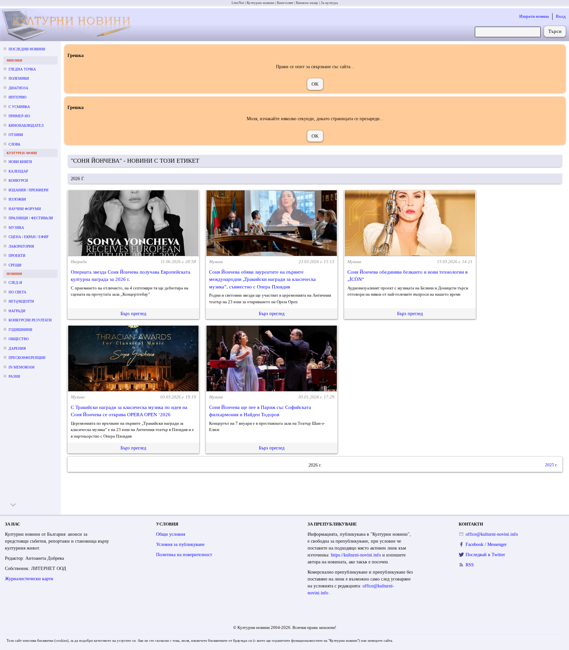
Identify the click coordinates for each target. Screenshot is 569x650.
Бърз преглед (133, 313)
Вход (561, 16)
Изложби (17, 199)
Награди (17, 311)
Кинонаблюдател (26, 125)
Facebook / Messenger (486, 544)
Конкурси (18, 180)
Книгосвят (285, 3)
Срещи (15, 265)
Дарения (17, 348)
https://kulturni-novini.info (356, 555)
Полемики (19, 78)
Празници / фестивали (31, 218)
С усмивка (19, 107)
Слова (14, 144)
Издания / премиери (28, 190)
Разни (14, 376)
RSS (470, 564)
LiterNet (237, 3)
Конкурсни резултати (30, 320)
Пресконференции (27, 358)
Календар (18, 171)
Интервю (17, 97)
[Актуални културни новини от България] (69, 24)
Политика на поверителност (184, 554)
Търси (554, 31)
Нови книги (20, 162)
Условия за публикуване (180, 544)
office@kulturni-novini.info (492, 534)
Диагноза (18, 88)
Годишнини (20, 330)
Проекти (17, 255)
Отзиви (16, 135)
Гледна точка (22, 69)
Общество (19, 339)
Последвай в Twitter (485, 554)
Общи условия (170, 534)
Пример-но (19, 116)
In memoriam (22, 367)
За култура (329, 3)
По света (17, 292)
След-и (15, 282)
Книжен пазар (307, 3)
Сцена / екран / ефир (28, 237)
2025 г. (551, 465)
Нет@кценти (21, 301)
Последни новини (27, 49)
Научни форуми (25, 209)
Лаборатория (21, 246)
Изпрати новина (534, 16)
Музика (16, 228)
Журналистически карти (29, 578)
